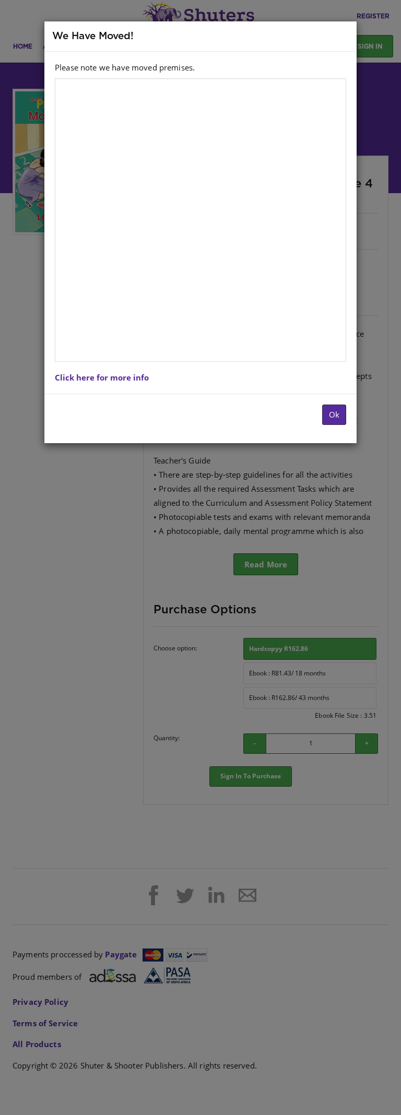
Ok (334, 414)
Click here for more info (102, 377)
